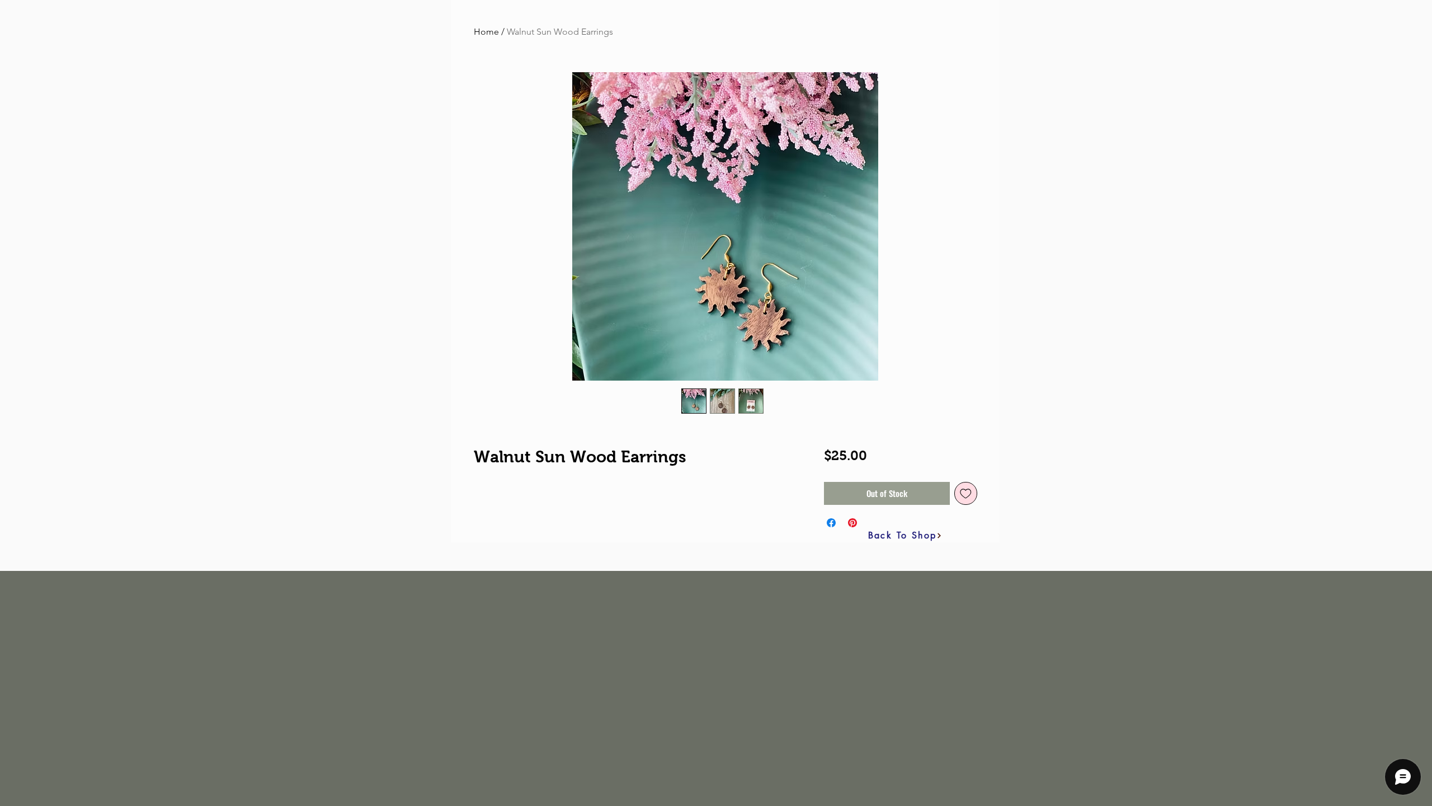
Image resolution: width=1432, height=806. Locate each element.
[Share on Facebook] (831, 522)
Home (486, 31)
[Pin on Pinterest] (852, 522)
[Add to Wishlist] (965, 493)
